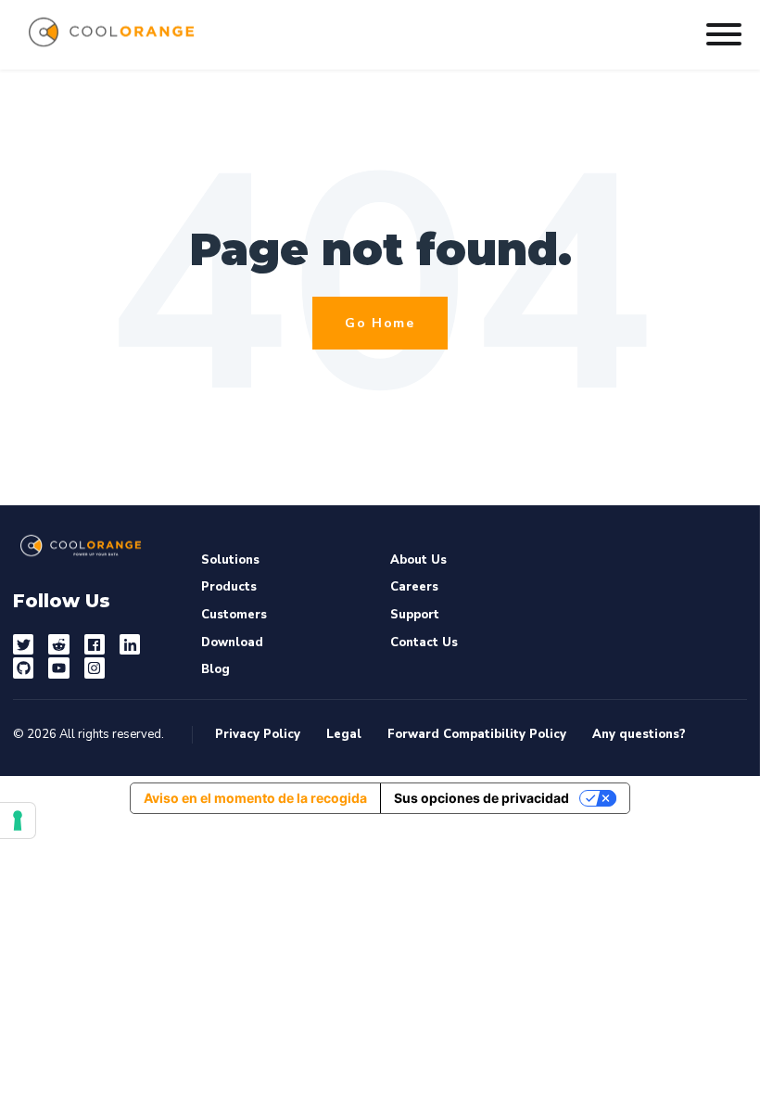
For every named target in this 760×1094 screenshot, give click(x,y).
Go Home (379, 323)
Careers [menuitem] (414, 587)
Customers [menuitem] (234, 614)
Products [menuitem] (229, 587)
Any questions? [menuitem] (639, 735)
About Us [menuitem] (418, 560)
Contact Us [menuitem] (424, 642)
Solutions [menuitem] (230, 560)
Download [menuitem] (232, 642)
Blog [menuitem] (215, 669)
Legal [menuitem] (343, 735)
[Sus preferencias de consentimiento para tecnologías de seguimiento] (17, 820)
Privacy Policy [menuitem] (257, 735)
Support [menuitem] (414, 614)
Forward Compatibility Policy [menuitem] (476, 735)
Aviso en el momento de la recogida (255, 798)
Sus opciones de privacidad (481, 798)
